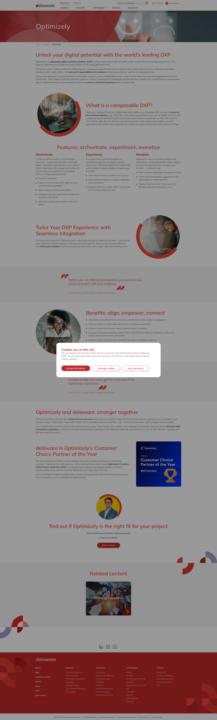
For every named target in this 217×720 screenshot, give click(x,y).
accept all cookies (75, 368)
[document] (108, 360)
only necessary (136, 368)
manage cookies (106, 368)
